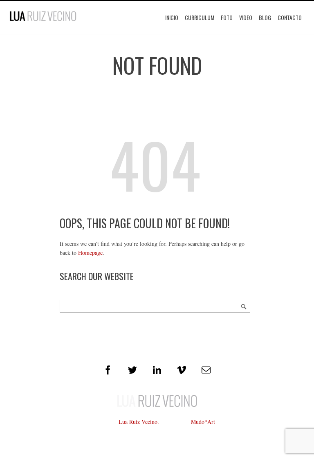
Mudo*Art (203, 422)
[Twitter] (132, 370)
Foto (227, 17)
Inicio (171, 17)
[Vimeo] (181, 370)
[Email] (206, 370)
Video (245, 17)
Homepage (90, 252)
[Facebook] (108, 370)
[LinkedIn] (157, 370)
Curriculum (199, 17)
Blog (265, 17)
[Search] (243, 306)
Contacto (290, 17)
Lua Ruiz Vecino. (139, 422)
